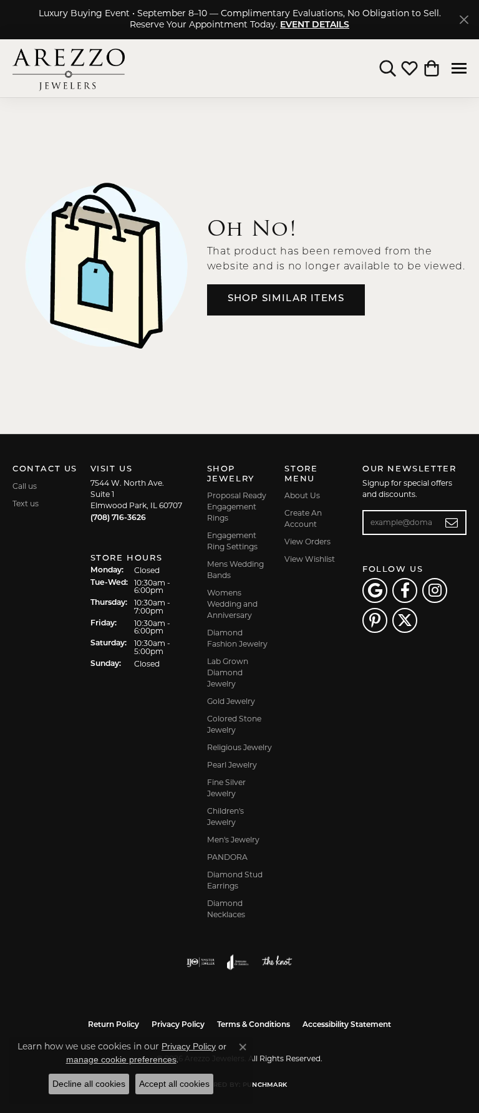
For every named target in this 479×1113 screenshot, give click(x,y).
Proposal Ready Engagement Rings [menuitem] (236, 507)
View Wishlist (309, 559)
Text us (25, 503)
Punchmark (265, 1085)
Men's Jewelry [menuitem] (233, 839)
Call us (24, 486)
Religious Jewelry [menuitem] (239, 747)
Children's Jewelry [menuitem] (225, 816)
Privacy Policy (178, 1025)
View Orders (307, 541)
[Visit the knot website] (276, 962)
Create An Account (303, 518)
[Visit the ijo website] (200, 962)
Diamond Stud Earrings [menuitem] (235, 880)
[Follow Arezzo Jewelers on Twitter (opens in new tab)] (404, 620)
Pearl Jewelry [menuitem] (232, 764)
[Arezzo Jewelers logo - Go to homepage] (68, 68)
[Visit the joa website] (238, 962)
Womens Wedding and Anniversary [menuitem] (232, 604)
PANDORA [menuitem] (227, 857)
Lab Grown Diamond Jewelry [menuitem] (227, 672)
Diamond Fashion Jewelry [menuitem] (237, 638)
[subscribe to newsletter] (451, 522)
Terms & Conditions (253, 1025)
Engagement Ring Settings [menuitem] (232, 541)
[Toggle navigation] (459, 68)
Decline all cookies (88, 1084)
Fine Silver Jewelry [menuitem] (226, 788)
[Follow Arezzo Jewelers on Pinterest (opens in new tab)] (374, 620)
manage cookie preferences (121, 1059)
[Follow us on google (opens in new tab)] (374, 590)
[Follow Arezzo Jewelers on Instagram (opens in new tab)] (434, 590)
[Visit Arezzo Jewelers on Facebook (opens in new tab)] (404, 590)
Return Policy (113, 1025)
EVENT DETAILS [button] (314, 25)
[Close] (464, 19)
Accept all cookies (174, 1084)
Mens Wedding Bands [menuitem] (235, 569)
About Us (302, 495)
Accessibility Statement (346, 1025)
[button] (387, 68)
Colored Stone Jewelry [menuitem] (234, 724)
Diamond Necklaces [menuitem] (226, 909)
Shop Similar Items (286, 299)
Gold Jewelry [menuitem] (231, 701)
